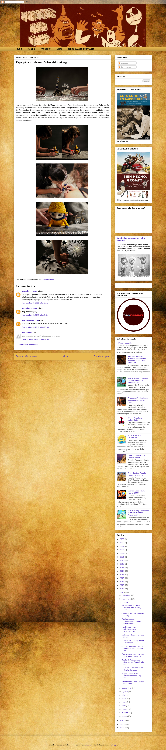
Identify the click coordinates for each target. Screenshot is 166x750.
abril (124, 706)
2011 (122, 592)
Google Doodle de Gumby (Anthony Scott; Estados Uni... (132, 648)
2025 (122, 543)
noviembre (126, 599)
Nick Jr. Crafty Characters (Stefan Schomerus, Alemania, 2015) (138, 513)
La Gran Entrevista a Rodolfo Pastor (136, 456)
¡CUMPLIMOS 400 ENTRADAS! (135, 437)
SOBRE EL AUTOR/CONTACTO (81, 49)
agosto (125, 691)
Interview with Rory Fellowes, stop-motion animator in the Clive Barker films (137, 359)
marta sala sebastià (30, 320)
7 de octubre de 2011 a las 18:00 (35, 327)
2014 (122, 582)
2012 (122, 589)
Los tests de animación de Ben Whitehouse (132, 669)
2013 (122, 585)
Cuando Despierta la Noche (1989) (136, 492)
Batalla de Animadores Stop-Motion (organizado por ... (133, 662)
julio (124, 695)
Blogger (114, 745)
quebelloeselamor (29, 291)
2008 (122, 728)
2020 (122, 560)
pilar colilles (27, 332)
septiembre (127, 688)
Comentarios (125, 67)
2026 (122, 539)
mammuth (88, 745)
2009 (122, 724)
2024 (122, 546)
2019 (122, 564)
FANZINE (31, 49)
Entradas (124, 63)
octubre (125, 602)
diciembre (126, 595)
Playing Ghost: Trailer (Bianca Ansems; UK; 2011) (131, 675)
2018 (122, 567)
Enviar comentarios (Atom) (68, 363)
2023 (122, 550)
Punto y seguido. (125, 343)
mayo (124, 702)
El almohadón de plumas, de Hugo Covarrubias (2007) (138, 400)
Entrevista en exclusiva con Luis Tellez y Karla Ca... (133, 655)
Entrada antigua (101, 356)
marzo (125, 709)
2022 (122, 553)
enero (124, 716)
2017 (122, 571)
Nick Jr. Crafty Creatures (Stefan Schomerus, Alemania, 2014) (138, 380)
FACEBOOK (46, 49)
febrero (125, 713)
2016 (122, 574)
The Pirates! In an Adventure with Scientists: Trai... (129, 629)
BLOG (19, 49)
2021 (122, 557)
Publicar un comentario (28, 345)
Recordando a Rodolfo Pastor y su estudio (137, 474)
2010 (122, 721)
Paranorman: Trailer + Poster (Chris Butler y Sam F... (131, 607)
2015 (122, 578)
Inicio (65, 356)
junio (124, 699)
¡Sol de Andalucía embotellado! (135, 419)
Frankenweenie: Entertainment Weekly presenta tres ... (131, 621)
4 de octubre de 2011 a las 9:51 (35, 303)
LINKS (59, 49)
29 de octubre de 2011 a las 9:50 (35, 339)
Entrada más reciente (26, 356)
